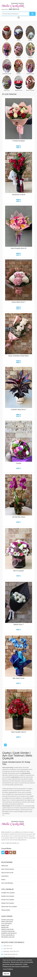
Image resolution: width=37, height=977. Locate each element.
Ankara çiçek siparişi (7, 921)
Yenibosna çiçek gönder (8, 931)
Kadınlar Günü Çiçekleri (7, 896)
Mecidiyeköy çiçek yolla (7, 937)
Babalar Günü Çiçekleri (7, 903)
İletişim (3, 879)
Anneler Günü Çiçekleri (7, 899)
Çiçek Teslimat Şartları (7, 869)
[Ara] (32, 14)
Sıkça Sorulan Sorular (7, 872)
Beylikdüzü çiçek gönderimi (9, 933)
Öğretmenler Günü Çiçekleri (9, 906)
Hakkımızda (4, 865)
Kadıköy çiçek (5, 925)
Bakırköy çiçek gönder (7, 929)
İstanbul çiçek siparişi (7, 919)
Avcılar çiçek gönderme (8, 935)
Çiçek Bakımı (5, 876)
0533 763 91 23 (14, 9)
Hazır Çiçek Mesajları (7, 883)
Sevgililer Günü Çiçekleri (8, 892)
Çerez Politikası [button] (8, 969)
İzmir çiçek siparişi (6, 923)
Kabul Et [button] (6, 973)
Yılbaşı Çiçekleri (5, 910)
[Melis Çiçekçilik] (13, 5)
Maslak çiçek (5, 927)
